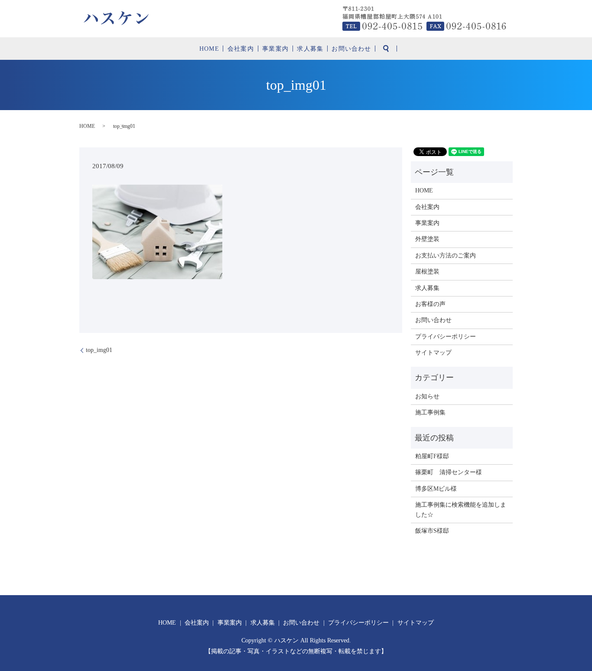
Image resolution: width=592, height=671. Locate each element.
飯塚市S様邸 (432, 531)
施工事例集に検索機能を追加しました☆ (460, 510)
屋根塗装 (427, 271)
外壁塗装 (427, 239)
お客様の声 (430, 304)
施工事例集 (430, 412)
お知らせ (427, 396)
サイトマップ (433, 352)
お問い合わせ (351, 49)
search (386, 48)
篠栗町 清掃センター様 (448, 472)
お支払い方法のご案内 (445, 255)
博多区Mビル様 (436, 488)
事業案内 (275, 49)
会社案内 (241, 49)
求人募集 (310, 49)
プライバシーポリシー (445, 336)
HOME (209, 49)
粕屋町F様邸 (432, 456)
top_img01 (99, 350)
